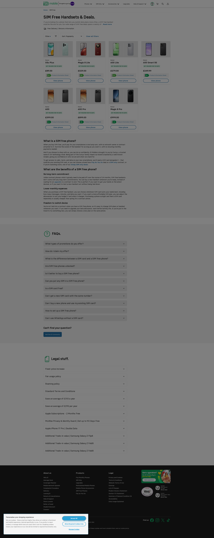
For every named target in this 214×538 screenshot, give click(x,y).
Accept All (74, 518)
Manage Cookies (74, 529)
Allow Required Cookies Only (74, 524)
